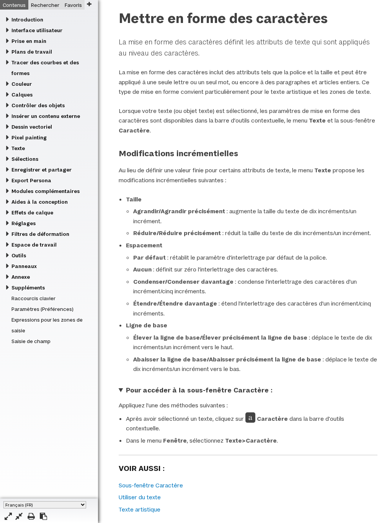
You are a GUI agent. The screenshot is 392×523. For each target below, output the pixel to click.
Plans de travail (31, 51)
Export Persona (31, 180)
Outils (18, 255)
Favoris (73, 5)
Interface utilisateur (36, 30)
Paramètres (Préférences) (42, 309)
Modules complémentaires (45, 191)
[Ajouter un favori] (89, 4)
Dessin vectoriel (31, 126)
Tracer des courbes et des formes (45, 68)
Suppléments (28, 287)
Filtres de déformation (40, 233)
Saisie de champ (31, 341)
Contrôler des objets (38, 105)
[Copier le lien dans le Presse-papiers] (43, 516)
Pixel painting (29, 137)
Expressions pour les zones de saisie (47, 325)
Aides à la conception (39, 201)
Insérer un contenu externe (45, 116)
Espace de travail (34, 244)
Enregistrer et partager (41, 169)
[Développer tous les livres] (8, 516)
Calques (22, 94)
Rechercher (45, 5)
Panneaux (24, 266)
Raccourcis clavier (33, 298)
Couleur (21, 83)
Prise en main (28, 41)
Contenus (14, 5)
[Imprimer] (31, 516)
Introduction (27, 19)
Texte (18, 148)
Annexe (20, 276)
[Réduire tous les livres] (19, 516)
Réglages (23, 223)
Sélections (24, 158)
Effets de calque (32, 212)
